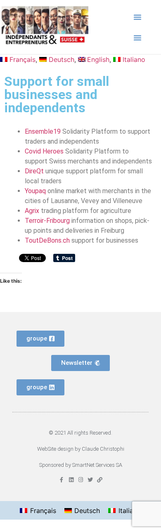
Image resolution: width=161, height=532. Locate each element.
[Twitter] (90, 479)
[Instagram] (80, 479)
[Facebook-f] (61, 479)
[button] (137, 17)
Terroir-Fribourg (47, 221)
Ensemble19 (43, 131)
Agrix (32, 211)
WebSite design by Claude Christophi (80, 449)
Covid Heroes (44, 151)
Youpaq (35, 191)
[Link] (99, 479)
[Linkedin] (71, 479)
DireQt (34, 171)
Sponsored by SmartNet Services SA (80, 465)
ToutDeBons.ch (47, 240)
